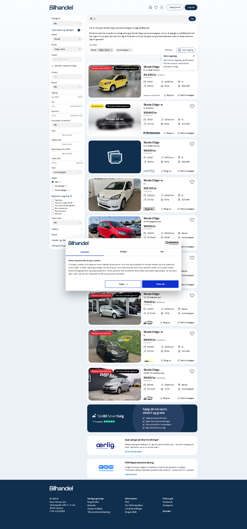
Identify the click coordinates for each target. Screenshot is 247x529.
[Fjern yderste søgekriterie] (111, 50)
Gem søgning (187, 50)
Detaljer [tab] (123, 252)
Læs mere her (131, 474)
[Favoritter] (156, 7)
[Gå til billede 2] (113, 94)
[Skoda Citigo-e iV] (142, 194)
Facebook (168, 502)
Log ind (191, 7)
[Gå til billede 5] (117, 94)
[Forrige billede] (92, 81)
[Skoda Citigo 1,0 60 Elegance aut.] (142, 232)
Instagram (168, 505)
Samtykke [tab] (85, 252)
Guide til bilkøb (94, 508)
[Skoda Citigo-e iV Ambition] (142, 119)
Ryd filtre (168, 50)
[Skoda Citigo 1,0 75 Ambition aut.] (142, 308)
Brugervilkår (131, 512)
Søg (192, 19)
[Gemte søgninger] (150, 7)
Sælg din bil (174, 7)
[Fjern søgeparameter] (130, 50)
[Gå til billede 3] (114, 94)
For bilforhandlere (134, 505)
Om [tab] (162, 252)
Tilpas (121, 284)
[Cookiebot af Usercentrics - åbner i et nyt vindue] (167, 243)
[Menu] (162, 7)
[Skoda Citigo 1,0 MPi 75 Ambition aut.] (142, 384)
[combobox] (67, 23)
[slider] (53, 94)
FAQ (127, 502)
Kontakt (167, 511)
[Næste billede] (137, 81)
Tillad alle (160, 284)
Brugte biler (93, 502)
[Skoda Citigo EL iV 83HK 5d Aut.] (142, 81)
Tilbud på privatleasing (98, 512)
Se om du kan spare (133, 451)
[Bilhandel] (62, 7)
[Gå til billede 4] (116, 94)
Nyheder (91, 505)
